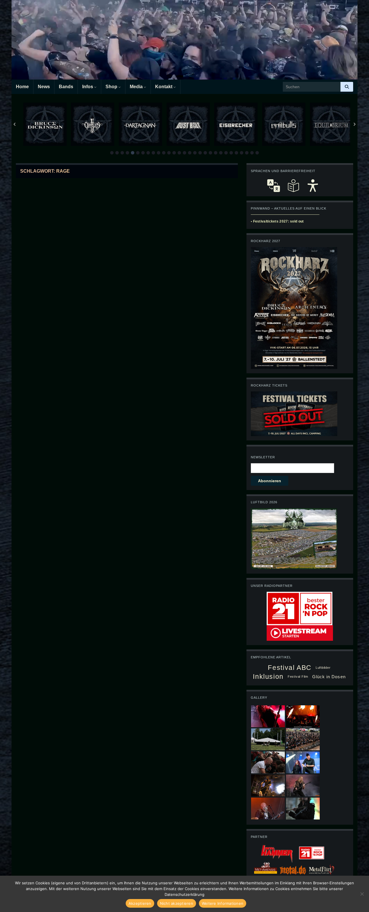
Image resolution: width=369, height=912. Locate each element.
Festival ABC (289, 667)
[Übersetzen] (273, 185)
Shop (112, 86)
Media (137, 86)
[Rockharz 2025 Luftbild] (294, 538)
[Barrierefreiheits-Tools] (312, 185)
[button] (112, 152)
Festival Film (298, 676)
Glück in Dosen (329, 676)
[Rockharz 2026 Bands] (294, 307)
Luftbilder (323, 667)
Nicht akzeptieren (176, 903)
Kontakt (164, 86)
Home (22, 86)
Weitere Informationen (222, 903)
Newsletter (263, 457)
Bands (66, 86)
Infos (88, 86)
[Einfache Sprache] (293, 185)
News (44, 86)
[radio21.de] (299, 608)
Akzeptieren (140, 903)
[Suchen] (346, 87)
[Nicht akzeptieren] (362, 894)
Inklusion (268, 676)
